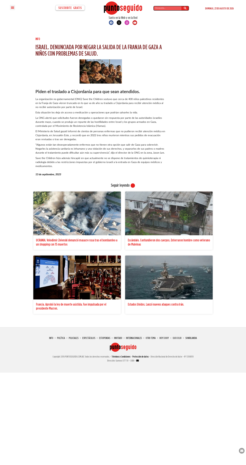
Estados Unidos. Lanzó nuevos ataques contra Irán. (156, 304)
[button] (12, 7)
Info (37, 39)
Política (61, 337)
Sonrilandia (191, 337)
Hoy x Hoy (164, 337)
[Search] (185, 8)
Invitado (118, 337)
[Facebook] (111, 22)
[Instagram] (127, 22)
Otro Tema (151, 337)
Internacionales (134, 337)
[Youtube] (135, 22)
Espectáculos (88, 337)
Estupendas (104, 337)
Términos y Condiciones (121, 356)
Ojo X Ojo (177, 337)
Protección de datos (140, 356)
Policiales (73, 337)
